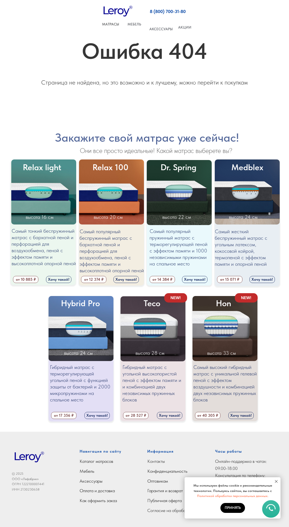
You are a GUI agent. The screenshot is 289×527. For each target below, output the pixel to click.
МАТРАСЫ (110, 24)
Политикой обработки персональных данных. (232, 496)
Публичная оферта (164, 500)
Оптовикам (157, 481)
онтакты (157, 461)
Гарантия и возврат (165, 490)
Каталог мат (91, 461)
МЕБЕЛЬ (134, 24)
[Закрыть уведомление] (276, 481)
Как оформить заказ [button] (98, 500)
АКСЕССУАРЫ (161, 29)
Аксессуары (91, 481)
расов (107, 461)
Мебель (87, 471)
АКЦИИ (184, 27)
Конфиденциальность (167, 471)
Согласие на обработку (169, 510)
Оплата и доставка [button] (97, 490)
